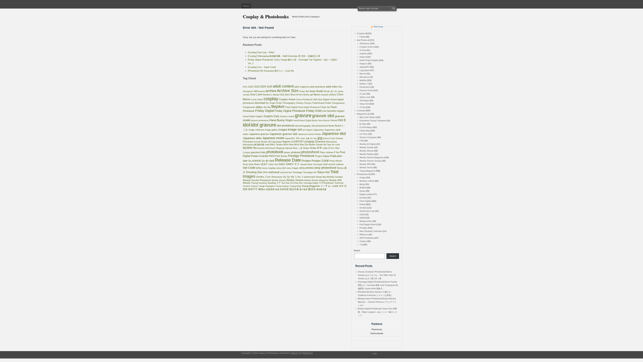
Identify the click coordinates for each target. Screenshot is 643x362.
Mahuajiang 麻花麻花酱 (253, 144)
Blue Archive (297, 95)
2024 (263, 86)
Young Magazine (311, 186)
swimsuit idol (286, 172)
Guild (362, 214)
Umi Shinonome (274, 177)
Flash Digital (291, 107)
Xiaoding (263, 183)
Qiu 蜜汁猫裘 (268, 161)
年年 (341, 186)
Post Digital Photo (368, 224)
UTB (362, 141)
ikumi (331, 125)
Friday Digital (264, 110)
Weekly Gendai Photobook (257, 180)
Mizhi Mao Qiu (301, 144)
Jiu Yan (313, 138)
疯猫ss (261, 189)
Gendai (363, 208)
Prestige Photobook (301, 156)
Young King (295, 186)
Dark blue (317, 99)
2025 (269, 86)
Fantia (362, 37)
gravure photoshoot (260, 120)
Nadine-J (364, 84)
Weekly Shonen (295, 180)
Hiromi (334, 120)
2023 (257, 86)
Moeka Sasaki (316, 144)
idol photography (303, 126)
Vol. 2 (300, 176)
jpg (319, 138)
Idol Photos (362, 40)
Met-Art (363, 74)
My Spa (327, 144)
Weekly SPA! (365, 164)
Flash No (325, 107)
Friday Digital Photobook (290, 110)
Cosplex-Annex (287, 99)
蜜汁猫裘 (303, 189)
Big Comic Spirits (367, 117)
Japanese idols (252, 138)
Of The (331, 148)
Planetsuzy (377, 329)
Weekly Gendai (335, 176)
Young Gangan (282, 186)
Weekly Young (250, 183)
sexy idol (281, 168)
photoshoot (310, 152)
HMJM (362, 218)
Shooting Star (254, 172)
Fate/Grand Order (321, 103)
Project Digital (322, 156)
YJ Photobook (326, 183)
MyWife (363, 80)
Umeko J (261, 176)
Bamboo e (267, 95)
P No (336, 152)
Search (357, 250)
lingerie (286, 141)
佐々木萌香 (333, 186)
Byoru (317, 94)
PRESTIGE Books (277, 156)
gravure (303, 115)
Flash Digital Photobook (309, 107)
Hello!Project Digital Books (305, 120)
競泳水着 (294, 189)
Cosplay (361, 33)
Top (375, 353)
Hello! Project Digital (369, 60)
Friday (362, 204)
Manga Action (366, 221)
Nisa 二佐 (297, 148)
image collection (256, 130)
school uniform (336, 164)
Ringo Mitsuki (336, 161)
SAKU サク (293, 164)
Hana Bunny (277, 120)
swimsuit (273, 172)
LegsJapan (276, 141)
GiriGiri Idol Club (367, 211)
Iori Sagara (308, 130)
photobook (274, 152)
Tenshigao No (309, 172)
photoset (296, 152)
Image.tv (363, 64)
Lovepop (361, 110)
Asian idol (304, 91)
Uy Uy (286, 176)
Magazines (362, 114)
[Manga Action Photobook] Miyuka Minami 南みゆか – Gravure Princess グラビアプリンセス (377, 302)
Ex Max (363, 124)
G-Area (363, 50)
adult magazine (301, 86)
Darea (362, 191)
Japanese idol (334, 133)
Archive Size (288, 90)
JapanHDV (290, 138)
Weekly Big (321, 177)
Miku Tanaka (276, 144)
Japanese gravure (259, 134)
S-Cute (363, 94)
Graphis (259, 116)
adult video (332, 86)
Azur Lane (256, 94)
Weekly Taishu (366, 167)
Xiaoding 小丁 (274, 183)
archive (271, 91)
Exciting (363, 198)
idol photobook (285, 125)
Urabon (363, 241)
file (265, 107)
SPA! (265, 172)
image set (295, 129)
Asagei (363, 177)
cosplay (271, 98)
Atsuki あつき (330, 91)
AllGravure (259, 91)
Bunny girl (308, 94)
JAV (298, 138)
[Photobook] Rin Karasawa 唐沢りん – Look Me (271, 71)
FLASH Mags (366, 127)
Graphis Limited (287, 116)
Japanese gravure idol (283, 134)
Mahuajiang (331, 142)
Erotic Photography (285, 103)
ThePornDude (376, 333)
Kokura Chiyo (329, 138)
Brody (362, 184)
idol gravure (263, 125)
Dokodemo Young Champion (373, 120)
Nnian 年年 (316, 147)
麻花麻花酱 (321, 189)
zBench (294, 353)
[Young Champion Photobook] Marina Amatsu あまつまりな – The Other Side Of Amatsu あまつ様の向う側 (377, 275)
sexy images (292, 168)
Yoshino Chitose (250, 186)
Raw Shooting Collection (371, 231)
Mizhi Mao (288, 144)
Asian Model (316, 91)
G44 (324, 111)
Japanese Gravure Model (309, 134)
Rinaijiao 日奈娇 (320, 160)
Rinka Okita (248, 164)
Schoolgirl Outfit (320, 164)
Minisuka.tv (365, 77)
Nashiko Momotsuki (266, 148)
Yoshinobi (338, 183)
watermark (309, 176)
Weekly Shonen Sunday (370, 161)
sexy (259, 167)
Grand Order (249, 116)
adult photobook (317, 86)
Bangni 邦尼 (278, 95)
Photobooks (362, 174)
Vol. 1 (294, 176)
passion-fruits (258, 152)
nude (325, 148)
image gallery (271, 130)
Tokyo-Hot (323, 172)
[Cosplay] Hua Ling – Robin (261, 52)
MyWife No (250, 147)
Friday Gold (314, 110)
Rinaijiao (306, 160)
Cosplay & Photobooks (266, 16)
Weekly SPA (335, 180)
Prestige (363, 228)
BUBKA (363, 188)
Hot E (342, 120)
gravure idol (323, 115)
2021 (245, 87)
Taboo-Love (365, 97)
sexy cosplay (269, 168)
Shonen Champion (368, 137)
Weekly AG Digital (368, 144)
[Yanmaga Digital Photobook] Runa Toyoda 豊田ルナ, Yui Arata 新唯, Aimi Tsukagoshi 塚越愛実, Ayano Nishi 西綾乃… (378, 285)
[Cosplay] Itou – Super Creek (262, 67)
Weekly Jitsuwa (279, 180)
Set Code (249, 167)
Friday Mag (365, 131)
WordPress (308, 353)
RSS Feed (378, 27)
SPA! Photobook (367, 238)
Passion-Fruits (366, 90)
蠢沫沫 (312, 189)
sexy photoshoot (325, 167)
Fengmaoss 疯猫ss (253, 107)
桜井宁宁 (253, 189)
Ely (267, 103)
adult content (283, 86)
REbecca (364, 234)
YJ (361, 245)
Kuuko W (266, 141)
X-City (362, 107)
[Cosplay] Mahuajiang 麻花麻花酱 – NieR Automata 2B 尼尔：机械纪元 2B (284, 56)
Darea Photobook (304, 99)
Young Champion (266, 186)
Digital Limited (330, 99)
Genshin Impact (335, 110)
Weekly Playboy (367, 154)
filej (269, 107)
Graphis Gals (271, 116)
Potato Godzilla (259, 156)
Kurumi (257, 142)
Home (246, 6)
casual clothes (328, 94)
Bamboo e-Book (367, 181)
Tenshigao (297, 172)
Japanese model (273, 138)
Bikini (287, 95)
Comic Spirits (257, 99)
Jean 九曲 (304, 138)
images (282, 129)
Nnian (306, 148)
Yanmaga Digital (310, 183)
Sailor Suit (273, 164)
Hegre (289, 120)
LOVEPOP (297, 141)
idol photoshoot (320, 126)
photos (287, 152)
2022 (251, 86)
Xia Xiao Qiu (296, 183)
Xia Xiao (285, 183)
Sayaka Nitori (306, 164)
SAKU (281, 164)
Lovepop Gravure (314, 141)
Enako (273, 103)
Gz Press (364, 134)
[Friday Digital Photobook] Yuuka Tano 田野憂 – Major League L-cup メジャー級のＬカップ (377, 312)
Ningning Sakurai (284, 148)
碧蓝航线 (270, 189)
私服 (277, 189)
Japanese (318, 129)
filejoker (278, 106)
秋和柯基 (284, 189)
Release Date (288, 160)
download (260, 102)
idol (246, 125)
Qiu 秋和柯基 (254, 161)
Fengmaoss (338, 103)
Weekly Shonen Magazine (316, 180)
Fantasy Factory (304, 103)
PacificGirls (365, 87)
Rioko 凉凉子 (261, 164)
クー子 (324, 186)
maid (267, 144)
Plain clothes (326, 152)
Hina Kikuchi (324, 120)
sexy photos (306, 167)
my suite (336, 144)
